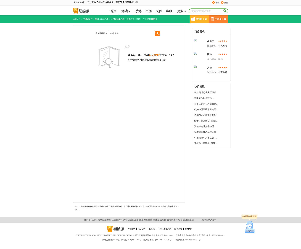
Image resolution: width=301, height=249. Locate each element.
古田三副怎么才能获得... (206, 104)
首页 (113, 11)
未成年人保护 (79, 2)
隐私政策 (178, 229)
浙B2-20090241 (218, 235)
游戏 (124, 11)
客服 (169, 11)
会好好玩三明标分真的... (206, 109)
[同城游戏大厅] (81, 11)
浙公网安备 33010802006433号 (187, 240)
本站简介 (131, 229)
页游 (148, 11)
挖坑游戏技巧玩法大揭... (206, 132)
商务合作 (142, 229)
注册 (226, 3)
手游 (138, 11)
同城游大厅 (87, 19)
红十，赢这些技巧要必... (206, 121)
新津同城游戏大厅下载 (205, 92)
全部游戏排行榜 (117, 19)
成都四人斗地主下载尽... (206, 115)
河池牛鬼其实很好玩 (204, 126)
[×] (250, 227)
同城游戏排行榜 (101, 19)
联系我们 (152, 229)
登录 (217, 3)
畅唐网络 (189, 229)
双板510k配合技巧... (204, 98)
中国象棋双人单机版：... (206, 138)
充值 (159, 11)
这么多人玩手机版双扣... (206, 143)
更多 (180, 11)
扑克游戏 (222, 46)
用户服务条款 (165, 229)
